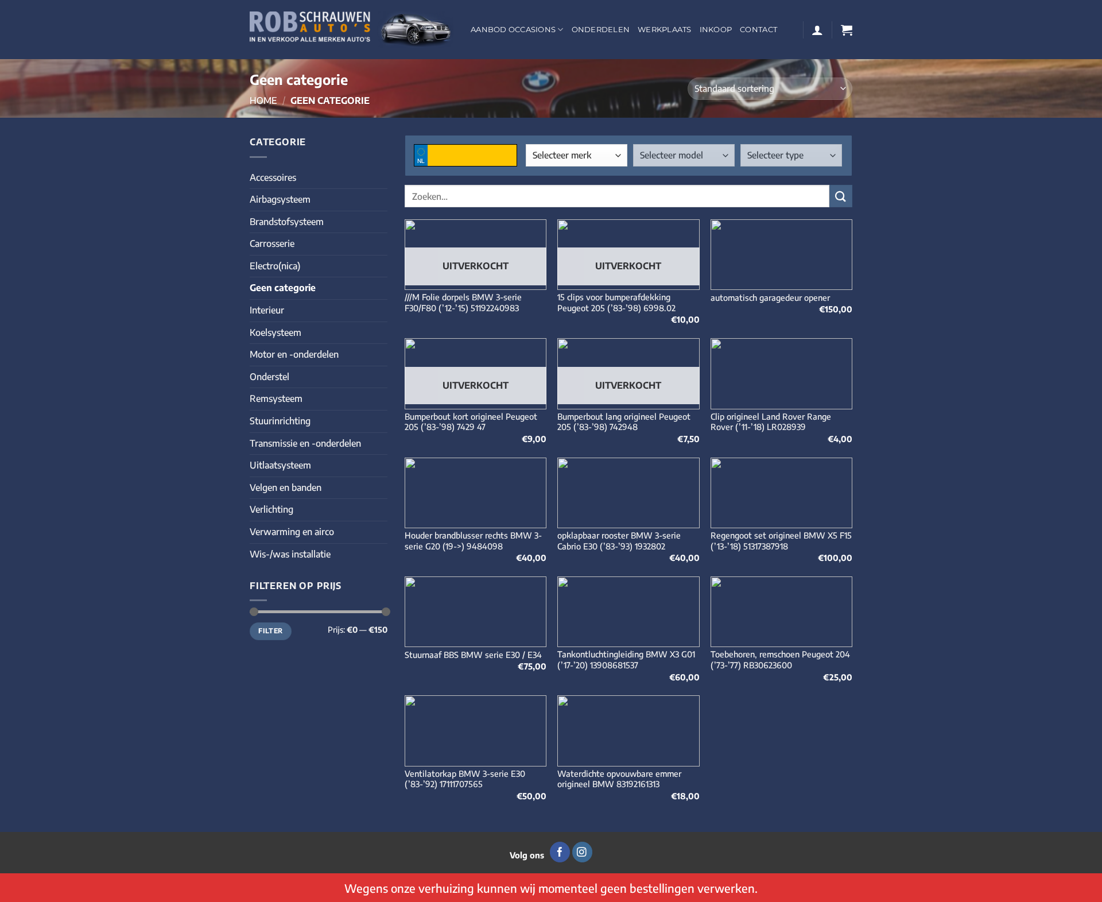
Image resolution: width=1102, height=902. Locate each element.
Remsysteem (276, 398)
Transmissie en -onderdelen (305, 443)
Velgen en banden (285, 487)
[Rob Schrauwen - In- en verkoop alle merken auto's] (351, 29)
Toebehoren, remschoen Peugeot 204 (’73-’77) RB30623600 (780, 659)
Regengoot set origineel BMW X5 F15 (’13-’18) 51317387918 (781, 540)
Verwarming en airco (292, 531)
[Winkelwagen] (846, 29)
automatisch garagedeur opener (770, 297)
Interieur (267, 310)
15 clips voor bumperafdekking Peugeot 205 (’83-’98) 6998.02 (616, 302)
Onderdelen (601, 29)
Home (263, 100)
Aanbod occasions (513, 29)
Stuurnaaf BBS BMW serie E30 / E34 (473, 654)
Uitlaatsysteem (280, 465)
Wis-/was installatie (290, 554)
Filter (270, 630)
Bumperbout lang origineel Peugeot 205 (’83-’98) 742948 (623, 421)
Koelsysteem (275, 332)
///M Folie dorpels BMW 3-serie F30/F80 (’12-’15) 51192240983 (463, 302)
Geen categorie (283, 287)
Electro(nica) (275, 266)
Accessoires (273, 177)
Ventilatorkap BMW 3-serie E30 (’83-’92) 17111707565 (465, 778)
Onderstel (269, 376)
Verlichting (271, 509)
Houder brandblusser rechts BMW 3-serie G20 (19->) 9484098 (473, 540)
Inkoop (716, 29)
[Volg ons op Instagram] (582, 852)
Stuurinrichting (280, 421)
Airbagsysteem (280, 199)
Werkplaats (665, 29)
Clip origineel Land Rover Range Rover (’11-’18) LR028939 (771, 421)
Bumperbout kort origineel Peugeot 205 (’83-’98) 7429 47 (471, 421)
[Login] (817, 29)
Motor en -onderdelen (294, 354)
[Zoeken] (840, 196)
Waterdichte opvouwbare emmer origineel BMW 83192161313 (619, 778)
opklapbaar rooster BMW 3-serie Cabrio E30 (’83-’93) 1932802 (619, 540)
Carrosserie (272, 243)
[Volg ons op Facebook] (560, 852)
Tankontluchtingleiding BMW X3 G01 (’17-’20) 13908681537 (626, 659)
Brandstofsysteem (287, 221)
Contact (758, 29)
